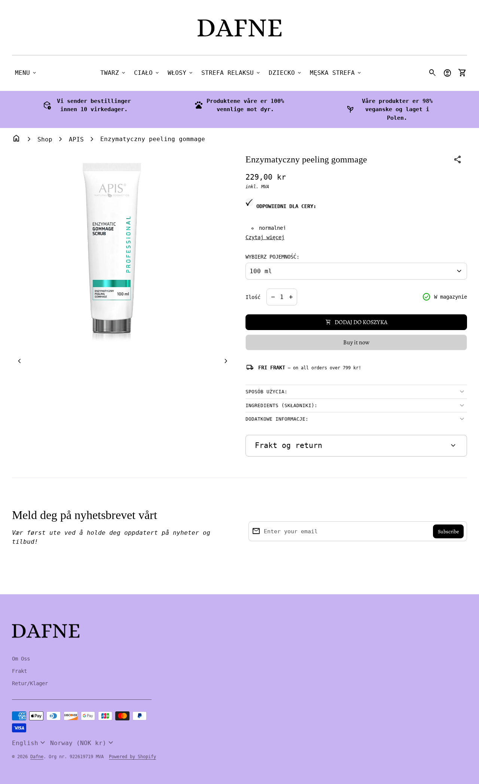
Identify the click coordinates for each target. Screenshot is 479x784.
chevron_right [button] (226, 361)
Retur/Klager (30, 683)
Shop (44, 139)
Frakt (19, 671)
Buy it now (356, 342)
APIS (76, 139)
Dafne (36, 756)
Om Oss (21, 659)
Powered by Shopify (132, 756)
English (29, 742)
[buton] (29, 742)
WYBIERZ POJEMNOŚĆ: (272, 257)
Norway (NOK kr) (82, 742)
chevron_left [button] (19, 361)
